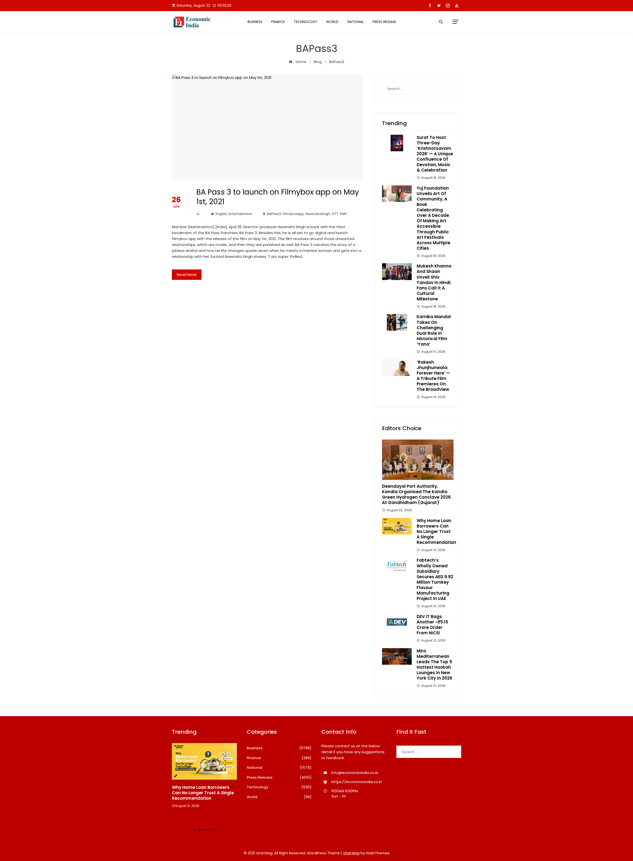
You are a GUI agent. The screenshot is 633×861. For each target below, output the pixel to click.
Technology (305, 21)
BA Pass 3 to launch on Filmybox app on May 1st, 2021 (277, 197)
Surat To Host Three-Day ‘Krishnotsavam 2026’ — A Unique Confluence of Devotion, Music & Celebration (435, 153)
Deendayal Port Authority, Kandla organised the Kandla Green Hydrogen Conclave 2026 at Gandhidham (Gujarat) (416, 494)
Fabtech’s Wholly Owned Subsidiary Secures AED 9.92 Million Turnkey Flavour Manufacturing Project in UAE (435, 579)
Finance (278, 21)
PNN (343, 214)
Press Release (384, 21)
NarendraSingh (317, 214)
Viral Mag (351, 853)
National (355, 21)
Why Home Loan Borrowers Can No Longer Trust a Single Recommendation (436, 531)
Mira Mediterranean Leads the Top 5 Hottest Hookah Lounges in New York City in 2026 (434, 664)
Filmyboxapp (293, 214)
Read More (187, 274)
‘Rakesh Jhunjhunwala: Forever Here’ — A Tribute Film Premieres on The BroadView (433, 375)
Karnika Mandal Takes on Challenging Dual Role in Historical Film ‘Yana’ (434, 330)
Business (255, 21)
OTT (335, 214)
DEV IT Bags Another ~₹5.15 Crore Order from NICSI (432, 625)
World (332, 21)
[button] (194, 830)
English (221, 214)
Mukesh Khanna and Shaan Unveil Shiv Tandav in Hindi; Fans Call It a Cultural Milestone (434, 282)
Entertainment (240, 214)
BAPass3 (274, 214)
